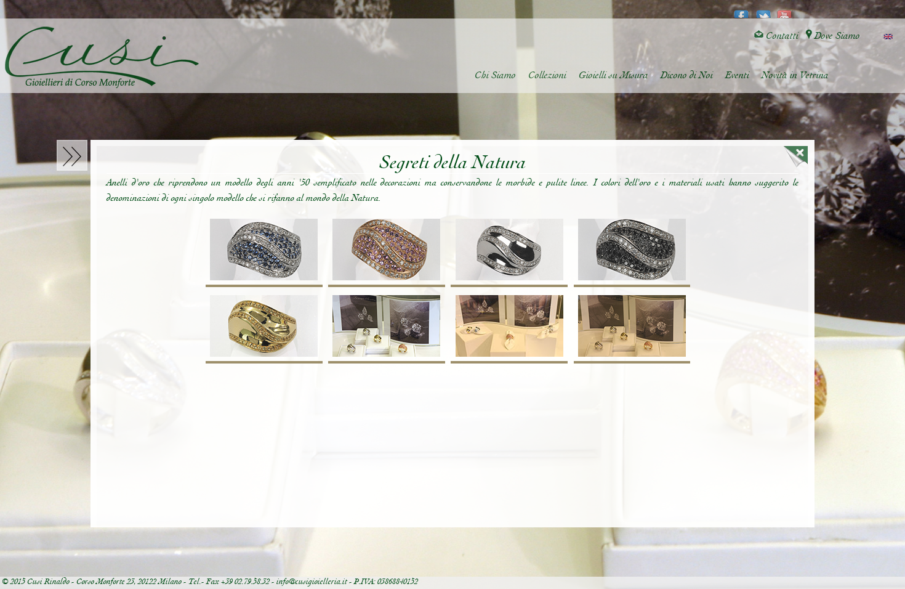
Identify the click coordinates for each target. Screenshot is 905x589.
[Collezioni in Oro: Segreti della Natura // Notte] (632, 250)
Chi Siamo (495, 75)
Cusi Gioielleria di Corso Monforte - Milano (102, 57)
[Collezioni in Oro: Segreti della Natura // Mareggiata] (264, 250)
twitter (763, 10)
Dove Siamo (836, 36)
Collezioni (547, 75)
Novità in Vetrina (795, 75)
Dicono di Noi (687, 75)
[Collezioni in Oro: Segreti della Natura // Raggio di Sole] (264, 327)
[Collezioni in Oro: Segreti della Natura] (386, 327)
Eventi (737, 75)
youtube (784, 10)
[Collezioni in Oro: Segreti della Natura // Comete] (509, 250)
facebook (741, 10)
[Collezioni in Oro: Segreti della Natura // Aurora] (386, 250)
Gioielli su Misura (613, 75)
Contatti (780, 36)
